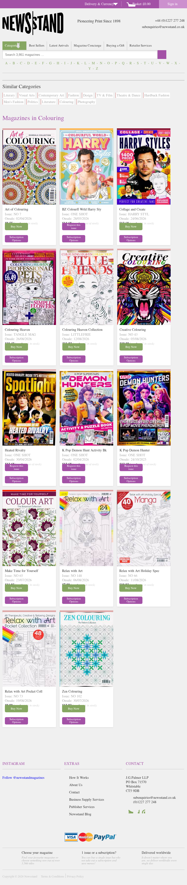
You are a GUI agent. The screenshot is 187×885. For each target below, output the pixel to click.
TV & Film (104, 95)
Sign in (173, 3)
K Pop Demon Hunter (135, 450)
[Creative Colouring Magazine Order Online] (144, 323)
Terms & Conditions (52, 876)
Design (88, 95)
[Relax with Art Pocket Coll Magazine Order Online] (29, 685)
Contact (74, 792)
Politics (33, 101)
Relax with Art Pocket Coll (23, 691)
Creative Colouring (133, 329)
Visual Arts (27, 95)
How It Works (79, 777)
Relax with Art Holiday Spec (139, 570)
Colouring (67, 101)
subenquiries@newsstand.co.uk (163, 26)
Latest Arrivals (59, 45)
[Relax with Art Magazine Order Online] (86, 564)
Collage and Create (132, 209)
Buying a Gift (115, 45)
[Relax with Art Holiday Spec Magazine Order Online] (143, 564)
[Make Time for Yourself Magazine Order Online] (29, 564)
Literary (9, 95)
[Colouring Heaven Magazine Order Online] (29, 323)
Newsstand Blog (80, 814)
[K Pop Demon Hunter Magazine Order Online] (144, 444)
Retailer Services (141, 45)
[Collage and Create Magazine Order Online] (143, 203)
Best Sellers (36, 45)
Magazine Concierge (87, 45)
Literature (49, 101)
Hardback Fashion (156, 95)
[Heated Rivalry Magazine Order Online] (29, 444)
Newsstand (30, 876)
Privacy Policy (75, 876)
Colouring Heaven (17, 329)
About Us (75, 784)
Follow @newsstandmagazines (23, 777)
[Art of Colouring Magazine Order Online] (29, 203)
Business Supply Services (86, 799)
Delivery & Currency (99, 3)
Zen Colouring (72, 691)
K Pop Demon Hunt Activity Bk (84, 450)
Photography (86, 101)
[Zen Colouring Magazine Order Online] (86, 685)
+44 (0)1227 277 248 (170, 20)
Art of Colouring (16, 209)
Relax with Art (72, 570)
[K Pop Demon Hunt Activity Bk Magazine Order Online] (86, 444)
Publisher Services (81, 806)
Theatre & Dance (128, 95)
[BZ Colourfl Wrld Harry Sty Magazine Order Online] (86, 203)
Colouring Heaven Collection (82, 329)
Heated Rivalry (15, 450)
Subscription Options (16, 238)
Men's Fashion (13, 101)
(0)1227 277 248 (144, 801)
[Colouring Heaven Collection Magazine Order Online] (86, 323)
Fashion (73, 95)
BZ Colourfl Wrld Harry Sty (81, 209)
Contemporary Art (51, 95)
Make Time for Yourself (21, 570)
